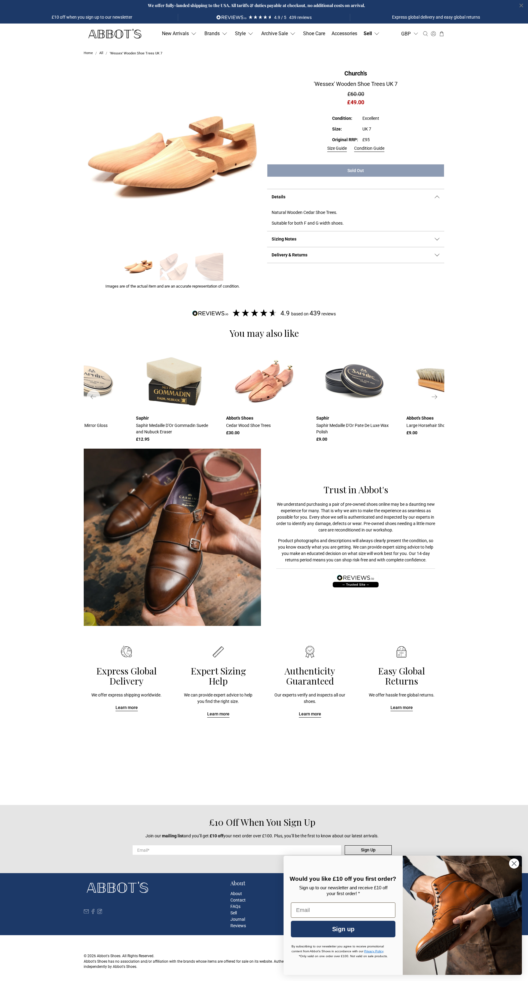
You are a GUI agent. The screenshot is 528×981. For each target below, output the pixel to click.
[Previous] (93, 396)
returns (292, 559)
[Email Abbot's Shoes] (86, 912)
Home (88, 53)
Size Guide (337, 148)
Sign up (343, 929)
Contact (238, 900)
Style (240, 33)
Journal (237, 919)
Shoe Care (314, 33)
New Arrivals (175, 33)
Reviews (238, 925)
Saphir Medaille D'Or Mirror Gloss (77, 425)
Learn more (127, 707)
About (236, 893)
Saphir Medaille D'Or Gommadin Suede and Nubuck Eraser (172, 428)
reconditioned (348, 529)
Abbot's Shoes (108, 956)
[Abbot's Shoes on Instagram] (99, 912)
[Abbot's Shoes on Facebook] (93, 912)
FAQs (235, 906)
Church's (355, 73)
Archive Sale (274, 33)
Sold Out (355, 170)
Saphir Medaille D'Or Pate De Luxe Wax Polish (352, 428)
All (101, 53)
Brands (212, 33)
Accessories (344, 33)
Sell (368, 33)
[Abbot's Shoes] (114, 34)
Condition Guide (369, 148)
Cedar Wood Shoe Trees (248, 425)
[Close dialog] (514, 863)
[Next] (434, 396)
